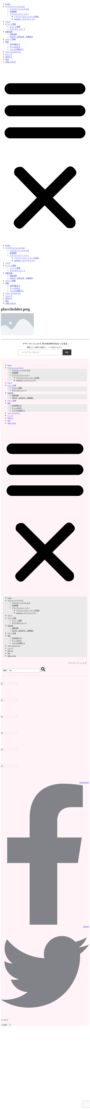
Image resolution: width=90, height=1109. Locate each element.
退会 (7, 59)
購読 (67, 352)
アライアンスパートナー (19, 14)
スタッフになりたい (13, 52)
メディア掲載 (10, 39)
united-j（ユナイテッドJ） (24, 19)
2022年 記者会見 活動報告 (21, 36)
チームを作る (15, 47)
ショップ (8, 54)
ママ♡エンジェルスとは (15, 6)
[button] (45, 153)
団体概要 (13, 11)
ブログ (8, 21)
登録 (7, 41)
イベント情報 (10, 24)
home (7, 4)
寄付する (8, 57)
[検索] (43, 669)
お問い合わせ (10, 62)
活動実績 (8, 31)
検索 (5, 670)
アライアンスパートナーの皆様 (26, 16)
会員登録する (15, 44)
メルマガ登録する (17, 49)
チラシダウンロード (17, 29)
